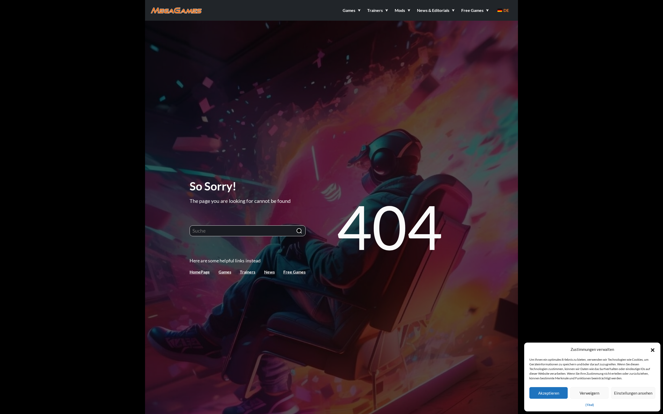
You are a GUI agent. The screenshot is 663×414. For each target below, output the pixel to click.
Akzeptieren (548, 393)
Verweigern (589, 393)
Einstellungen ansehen (633, 393)
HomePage (200, 271)
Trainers (247, 271)
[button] (652, 349)
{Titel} (590, 405)
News (269, 271)
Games (225, 271)
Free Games (294, 271)
